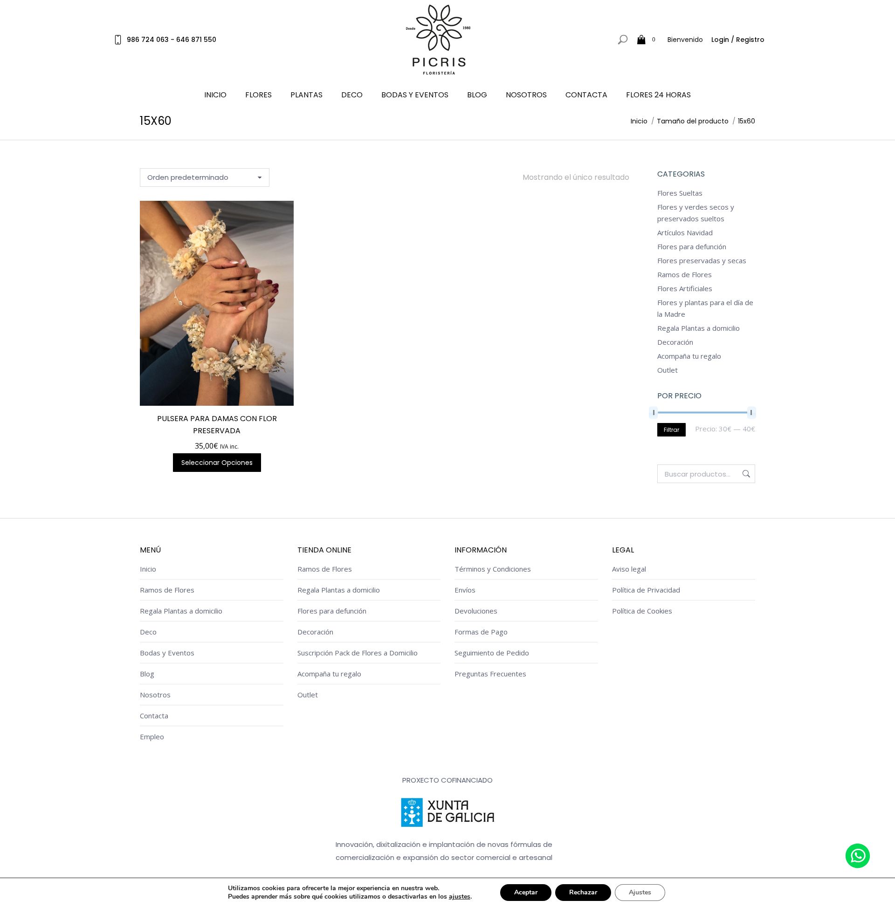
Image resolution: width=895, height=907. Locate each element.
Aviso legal (629, 568)
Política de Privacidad (646, 589)
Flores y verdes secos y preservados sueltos (695, 212)
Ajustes (640, 892)
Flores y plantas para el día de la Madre (705, 308)
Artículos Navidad (685, 232)
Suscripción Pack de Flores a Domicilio (357, 652)
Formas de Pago (481, 631)
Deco (148, 631)
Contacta (154, 715)
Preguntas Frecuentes (490, 673)
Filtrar (671, 430)
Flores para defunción (691, 246)
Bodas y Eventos (167, 652)
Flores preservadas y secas (701, 260)
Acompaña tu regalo (689, 356)
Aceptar (525, 892)
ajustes (459, 897)
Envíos (464, 589)
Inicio (148, 568)
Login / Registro (737, 39)
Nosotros (155, 694)
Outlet (667, 370)
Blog (147, 673)
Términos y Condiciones (492, 568)
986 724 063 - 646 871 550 (171, 39)
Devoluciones (475, 610)
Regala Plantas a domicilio (698, 328)
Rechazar (583, 892)
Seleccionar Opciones (217, 462)
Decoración (675, 342)
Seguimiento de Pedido (491, 652)
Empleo (152, 736)
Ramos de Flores (684, 274)
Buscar (745, 473)
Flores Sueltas (679, 193)
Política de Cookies (642, 610)
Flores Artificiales (684, 288)
